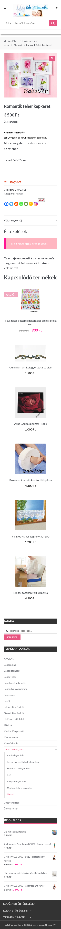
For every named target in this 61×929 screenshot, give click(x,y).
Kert (9, 775)
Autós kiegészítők (15, 755)
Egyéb (7, 700)
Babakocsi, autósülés (15, 682)
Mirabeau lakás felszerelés (19, 788)
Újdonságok (12, 820)
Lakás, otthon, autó (14, 749)
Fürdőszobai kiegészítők (18, 768)
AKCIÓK (9, 658)
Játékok (8, 725)
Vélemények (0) (13, 220)
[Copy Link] (31, 204)
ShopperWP (50, 925)
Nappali (18, 45)
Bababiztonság (11, 670)
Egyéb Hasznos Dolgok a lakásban (23, 762)
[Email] (26, 204)
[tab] (30, 221)
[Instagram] (36, 204)
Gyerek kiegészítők (14, 713)
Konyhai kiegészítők (16, 781)
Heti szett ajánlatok (14, 719)
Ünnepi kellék (11, 808)
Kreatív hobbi (11, 743)
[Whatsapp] (21, 204)
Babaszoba (9, 694)
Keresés (12, 637)
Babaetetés (10, 676)
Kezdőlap (12, 41)
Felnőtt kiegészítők (14, 707)
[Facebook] (6, 204)
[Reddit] (16, 204)
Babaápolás (10, 664)
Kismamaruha (11, 737)
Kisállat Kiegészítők (14, 731)
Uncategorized (11, 802)
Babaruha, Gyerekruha (15, 688)
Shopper (34, 925)
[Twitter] (11, 204)
